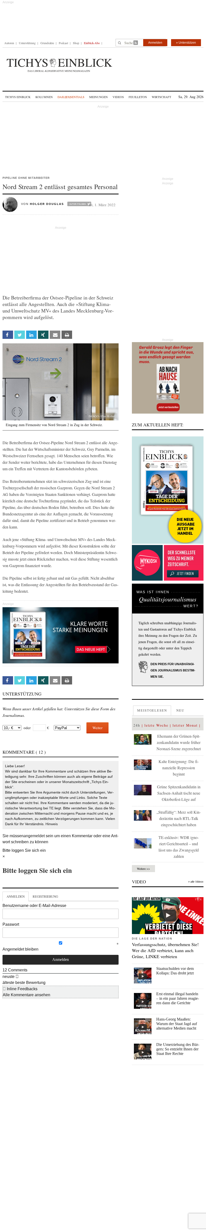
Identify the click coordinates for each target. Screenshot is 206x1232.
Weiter (97, 727)
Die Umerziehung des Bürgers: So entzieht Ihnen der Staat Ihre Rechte (177, 1049)
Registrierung (45, 896)
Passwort (11, 924)
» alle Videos (195, 881)
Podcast (63, 43)
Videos (118, 97)
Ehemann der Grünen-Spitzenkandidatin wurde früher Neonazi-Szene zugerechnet (179, 742)
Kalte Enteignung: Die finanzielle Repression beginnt (179, 768)
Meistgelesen (152, 710)
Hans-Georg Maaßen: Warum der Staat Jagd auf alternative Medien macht (176, 1023)
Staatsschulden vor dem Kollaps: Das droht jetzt (175, 970)
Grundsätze (47, 43)
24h (136, 725)
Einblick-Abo (92, 43)
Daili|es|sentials (71, 97)
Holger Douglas (47, 203)
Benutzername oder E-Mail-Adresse (34, 905)
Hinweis (51, 824)
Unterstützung (27, 43)
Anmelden (155, 42)
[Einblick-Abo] (167, 490)
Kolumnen (44, 97)
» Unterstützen (186, 42)
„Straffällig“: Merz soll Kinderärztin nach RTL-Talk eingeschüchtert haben (179, 818)
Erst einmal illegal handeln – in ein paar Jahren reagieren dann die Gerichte (177, 998)
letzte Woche (156, 725)
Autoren (9, 43)
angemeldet (34, 836)
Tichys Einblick (18, 97)
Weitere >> (143, 869)
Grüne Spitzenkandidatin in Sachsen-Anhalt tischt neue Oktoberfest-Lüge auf (178, 793)
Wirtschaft (161, 97)
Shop (76, 43)
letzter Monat (185, 725)
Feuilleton (138, 97)
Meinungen (98, 97)
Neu (180, 710)
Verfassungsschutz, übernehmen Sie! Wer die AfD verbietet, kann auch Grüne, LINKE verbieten (165, 950)
